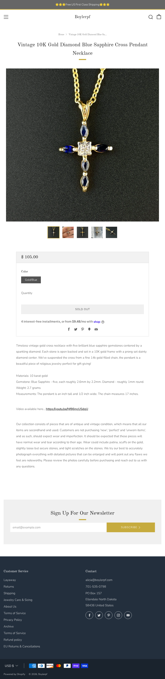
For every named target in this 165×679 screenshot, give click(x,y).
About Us (10, 606)
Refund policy (13, 640)
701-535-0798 (96, 587)
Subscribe (129, 527)
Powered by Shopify (14, 674)
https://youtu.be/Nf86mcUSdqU (67, 409)
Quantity (26, 293)
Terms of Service (15, 613)
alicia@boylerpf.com (99, 580)
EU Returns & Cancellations (22, 646)
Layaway (10, 580)
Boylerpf (82, 17)
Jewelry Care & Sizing (18, 600)
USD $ (9, 666)
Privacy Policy (13, 620)
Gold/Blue (31, 280)
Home (61, 34)
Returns (9, 587)
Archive (9, 626)
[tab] (53, 232)
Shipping (9, 593)
